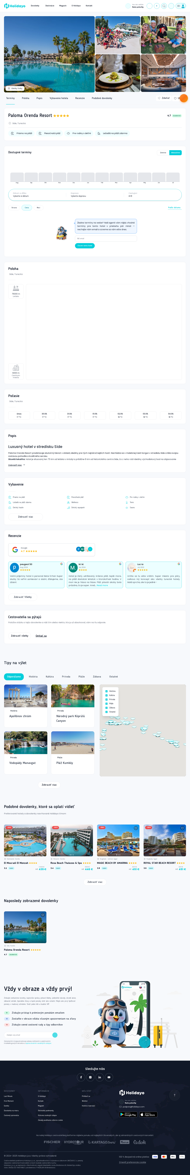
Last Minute (8, 1096)
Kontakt (40, 1101)
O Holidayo (42, 1096)
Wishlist (85, 1101)
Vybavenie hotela (59, 98)
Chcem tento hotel (85, 246)
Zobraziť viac (15, 465)
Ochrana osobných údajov (47, 1115)
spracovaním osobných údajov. (39, 1043)
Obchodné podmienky (46, 1111)
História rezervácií (88, 1106)
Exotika (6, 1106)
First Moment (9, 1101)
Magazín (41, 1106)
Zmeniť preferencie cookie (132, 1162)
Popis (39, 98)
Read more (102, 585)
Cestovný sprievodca (11, 1115)
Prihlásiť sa (86, 1096)
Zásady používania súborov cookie (50, 1120)
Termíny (10, 98)
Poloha (25, 98)
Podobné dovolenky (102, 98)
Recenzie (80, 98)
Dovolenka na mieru (11, 1111)
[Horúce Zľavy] (184, 98)
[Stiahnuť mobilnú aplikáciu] (171, 6)
